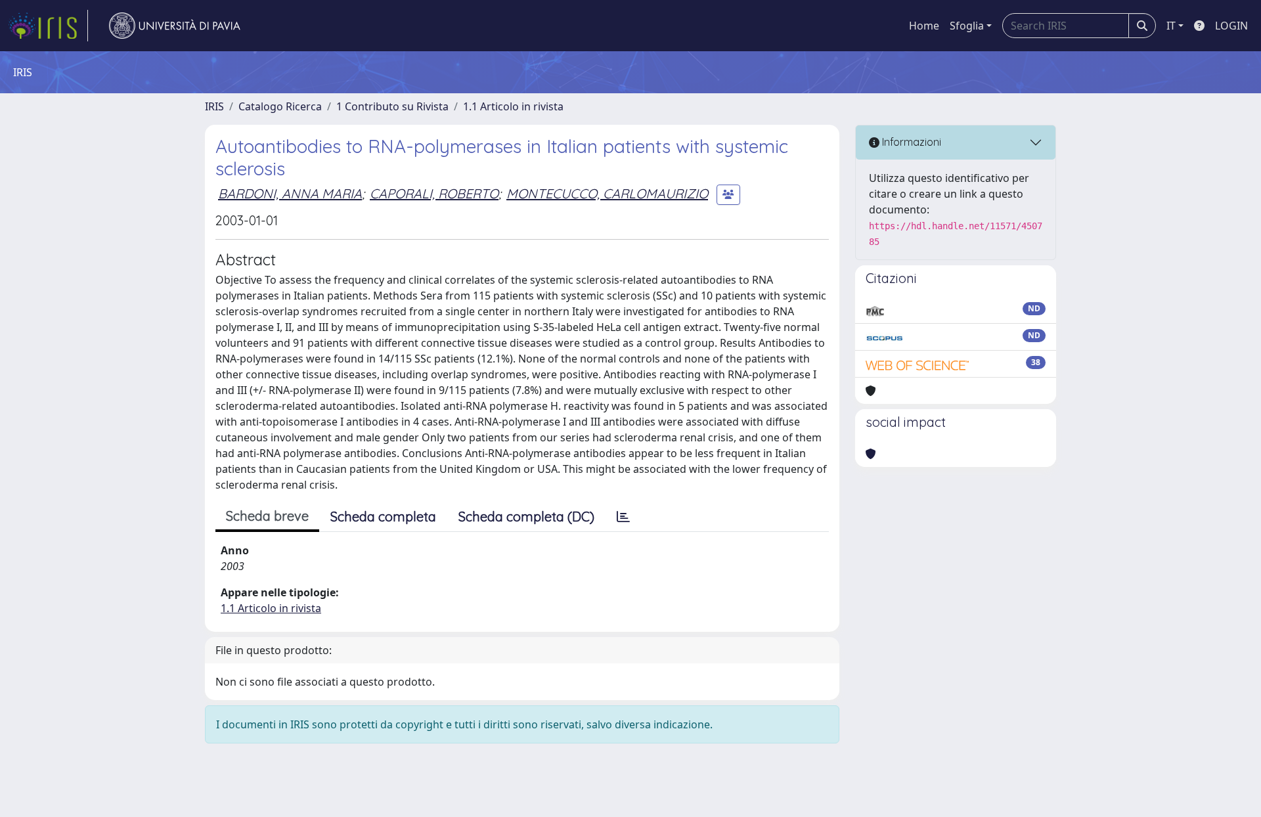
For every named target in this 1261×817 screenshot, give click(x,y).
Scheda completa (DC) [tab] (526, 516)
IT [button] (1171, 25)
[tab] (623, 517)
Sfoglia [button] (967, 25)
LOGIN (1231, 25)
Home (924, 25)
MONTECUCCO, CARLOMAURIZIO (607, 193)
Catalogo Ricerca (280, 106)
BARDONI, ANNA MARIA (290, 193)
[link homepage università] (175, 25)
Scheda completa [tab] (383, 516)
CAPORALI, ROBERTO (434, 193)
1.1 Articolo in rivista (513, 106)
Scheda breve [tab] (267, 516)
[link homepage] (48, 25)
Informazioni (910, 141)
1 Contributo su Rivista (392, 106)
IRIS (214, 106)
